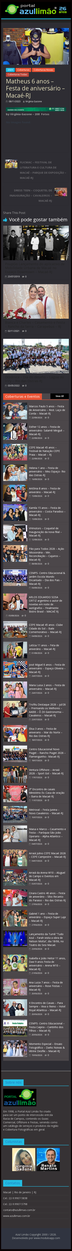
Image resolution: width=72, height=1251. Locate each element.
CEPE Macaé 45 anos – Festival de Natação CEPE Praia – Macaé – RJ (44, 451)
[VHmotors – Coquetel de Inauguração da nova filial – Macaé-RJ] (15, 526)
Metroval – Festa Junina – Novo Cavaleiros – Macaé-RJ (46, 811)
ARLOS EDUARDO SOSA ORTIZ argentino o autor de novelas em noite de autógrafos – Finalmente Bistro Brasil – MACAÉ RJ (45, 604)
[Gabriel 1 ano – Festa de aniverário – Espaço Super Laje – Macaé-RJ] (15, 912)
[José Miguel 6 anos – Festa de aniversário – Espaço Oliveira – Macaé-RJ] (15, 663)
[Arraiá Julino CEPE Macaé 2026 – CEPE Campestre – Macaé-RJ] (15, 851)
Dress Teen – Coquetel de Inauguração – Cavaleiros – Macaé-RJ (31, 195)
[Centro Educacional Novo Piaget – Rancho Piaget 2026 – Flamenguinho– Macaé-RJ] (15, 747)
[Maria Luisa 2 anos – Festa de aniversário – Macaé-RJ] (15, 683)
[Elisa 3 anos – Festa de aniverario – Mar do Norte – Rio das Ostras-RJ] (15, 727)
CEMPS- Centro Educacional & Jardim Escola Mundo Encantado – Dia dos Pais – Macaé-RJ (47, 578)
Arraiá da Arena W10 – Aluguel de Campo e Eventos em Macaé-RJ (47, 876)
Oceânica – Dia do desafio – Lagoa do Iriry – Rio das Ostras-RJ (34, 379)
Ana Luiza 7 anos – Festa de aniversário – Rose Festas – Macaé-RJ (46, 986)
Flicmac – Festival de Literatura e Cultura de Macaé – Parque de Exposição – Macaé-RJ (43, 170)
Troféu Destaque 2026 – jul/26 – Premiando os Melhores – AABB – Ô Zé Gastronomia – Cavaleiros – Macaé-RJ (47, 710)
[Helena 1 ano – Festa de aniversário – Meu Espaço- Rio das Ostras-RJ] (15, 466)
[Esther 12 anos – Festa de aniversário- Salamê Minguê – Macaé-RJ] (15, 425)
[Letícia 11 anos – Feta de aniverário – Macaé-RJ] (15, 643)
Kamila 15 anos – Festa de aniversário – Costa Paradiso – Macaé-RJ (47, 511)
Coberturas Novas (43, 69)
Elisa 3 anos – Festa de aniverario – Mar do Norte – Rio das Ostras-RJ (45, 732)
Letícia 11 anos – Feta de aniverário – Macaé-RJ (44, 647)
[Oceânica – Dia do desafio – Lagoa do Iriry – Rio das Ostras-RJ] (36, 341)
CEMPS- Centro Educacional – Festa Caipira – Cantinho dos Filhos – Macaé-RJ (47, 1027)
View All (60, 396)
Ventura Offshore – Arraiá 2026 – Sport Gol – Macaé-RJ (46, 771)
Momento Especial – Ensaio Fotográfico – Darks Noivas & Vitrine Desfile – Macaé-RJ (47, 1047)
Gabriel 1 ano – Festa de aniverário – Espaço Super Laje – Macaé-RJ (47, 917)
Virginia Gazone (33, 101)
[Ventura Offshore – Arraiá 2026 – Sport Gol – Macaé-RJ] (15, 768)
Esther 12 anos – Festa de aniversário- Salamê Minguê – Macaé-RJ (46, 430)
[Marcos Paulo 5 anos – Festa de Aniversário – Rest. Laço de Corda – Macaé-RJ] (15, 404)
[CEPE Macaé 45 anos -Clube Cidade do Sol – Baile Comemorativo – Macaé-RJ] (15, 623)
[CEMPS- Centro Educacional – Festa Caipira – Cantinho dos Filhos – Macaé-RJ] (15, 1021)
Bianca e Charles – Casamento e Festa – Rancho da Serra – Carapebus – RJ (35, 324)
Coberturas (23, 69)
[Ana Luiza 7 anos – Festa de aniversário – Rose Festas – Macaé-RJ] (15, 980)
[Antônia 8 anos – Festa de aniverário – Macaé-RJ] (15, 486)
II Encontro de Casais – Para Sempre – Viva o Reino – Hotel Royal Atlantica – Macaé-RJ (47, 1006)
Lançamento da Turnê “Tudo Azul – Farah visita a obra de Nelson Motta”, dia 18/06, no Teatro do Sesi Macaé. (46, 939)
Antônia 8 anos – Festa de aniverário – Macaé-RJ (44, 490)
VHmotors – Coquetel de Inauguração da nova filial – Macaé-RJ (45, 531)
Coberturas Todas (17, 74)
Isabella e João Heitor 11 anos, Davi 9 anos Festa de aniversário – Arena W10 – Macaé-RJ (47, 963)
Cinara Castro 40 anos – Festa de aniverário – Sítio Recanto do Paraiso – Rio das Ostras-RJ (47, 896)
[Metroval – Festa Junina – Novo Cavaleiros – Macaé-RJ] (15, 808)
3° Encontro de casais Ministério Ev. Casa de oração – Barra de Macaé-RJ (46, 792)
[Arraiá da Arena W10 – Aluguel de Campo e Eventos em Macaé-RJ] (15, 871)
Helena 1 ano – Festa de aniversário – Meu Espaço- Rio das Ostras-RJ (47, 471)
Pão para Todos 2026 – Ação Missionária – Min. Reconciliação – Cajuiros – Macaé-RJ (46, 554)
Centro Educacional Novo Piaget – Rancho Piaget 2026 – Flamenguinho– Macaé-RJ (47, 752)
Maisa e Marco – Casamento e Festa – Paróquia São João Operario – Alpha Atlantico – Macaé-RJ (47, 834)
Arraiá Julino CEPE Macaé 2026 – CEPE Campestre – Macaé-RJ (47, 855)
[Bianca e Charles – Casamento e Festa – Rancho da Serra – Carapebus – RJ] (36, 286)
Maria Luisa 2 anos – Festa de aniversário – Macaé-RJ (47, 687)
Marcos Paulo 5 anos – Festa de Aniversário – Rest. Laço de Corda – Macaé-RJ (47, 410)
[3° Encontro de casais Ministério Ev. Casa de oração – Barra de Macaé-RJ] (15, 787)
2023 (10, 69)
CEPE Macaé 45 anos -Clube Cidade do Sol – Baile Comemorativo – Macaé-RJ (46, 628)
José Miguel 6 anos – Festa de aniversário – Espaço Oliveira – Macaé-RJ (47, 668)
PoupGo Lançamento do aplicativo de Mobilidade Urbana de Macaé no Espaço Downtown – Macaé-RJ (35, 268)
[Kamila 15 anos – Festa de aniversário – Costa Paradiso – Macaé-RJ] (15, 506)
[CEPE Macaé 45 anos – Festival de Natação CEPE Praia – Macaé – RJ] (15, 446)
